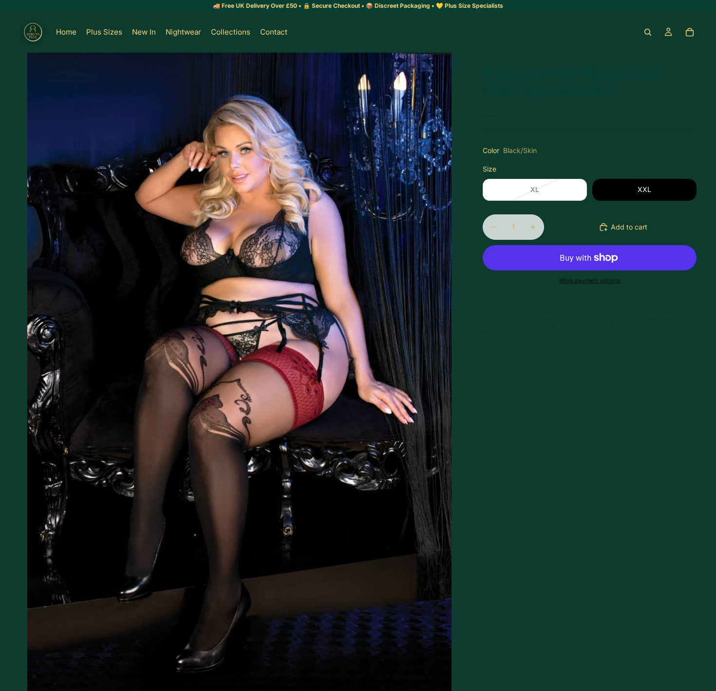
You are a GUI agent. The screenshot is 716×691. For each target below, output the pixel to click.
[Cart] (689, 32)
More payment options (589, 280)
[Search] (648, 32)
